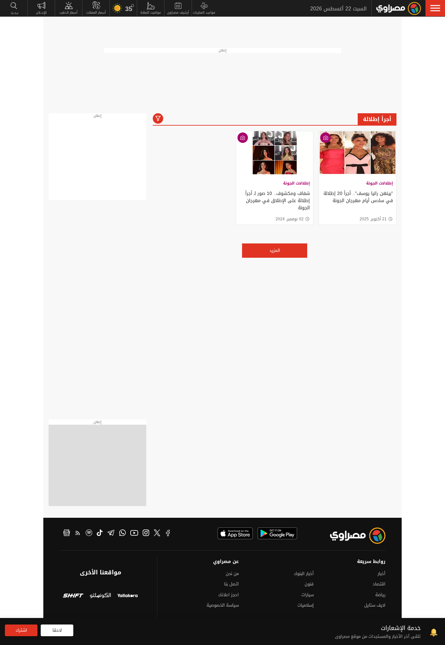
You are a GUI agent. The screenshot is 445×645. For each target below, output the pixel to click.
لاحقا (57, 630)
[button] (435, 8)
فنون (309, 584)
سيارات (307, 595)
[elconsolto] (100, 596)
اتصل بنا (231, 584)
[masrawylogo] (351, 536)
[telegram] (111, 534)
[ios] (235, 533)
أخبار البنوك (304, 574)
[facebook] (168, 534)
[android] (277, 533)
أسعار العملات (96, 12)
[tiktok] (100, 534)
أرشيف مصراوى (178, 12)
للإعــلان (41, 12)
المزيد (274, 250)
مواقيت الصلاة (150, 12)
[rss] (78, 534)
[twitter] (157, 534)
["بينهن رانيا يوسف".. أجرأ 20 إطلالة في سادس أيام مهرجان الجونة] (357, 152)
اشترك (21, 630)
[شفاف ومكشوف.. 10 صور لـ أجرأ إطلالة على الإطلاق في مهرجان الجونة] (274, 152)
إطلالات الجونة (379, 183)
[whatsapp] (122, 534)
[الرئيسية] (398, 8)
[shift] (73, 596)
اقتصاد (379, 584)
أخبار (381, 574)
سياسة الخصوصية (223, 605)
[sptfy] (89, 534)
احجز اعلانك (228, 595)
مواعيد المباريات (204, 12)
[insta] (146, 534)
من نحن (232, 574)
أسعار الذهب (69, 12)
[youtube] (134, 534)
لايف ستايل (374, 605)
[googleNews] (66, 534)
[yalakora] (127, 596)
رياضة (380, 595)
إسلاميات (305, 605)
